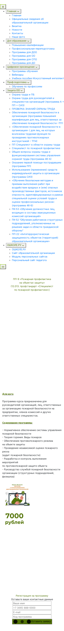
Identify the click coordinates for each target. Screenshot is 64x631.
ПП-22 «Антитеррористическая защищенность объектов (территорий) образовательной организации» (35, 238)
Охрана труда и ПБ (23, 94)
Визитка (16, 26)
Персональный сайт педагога (29, 260)
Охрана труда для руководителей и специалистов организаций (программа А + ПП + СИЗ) (38, 102)
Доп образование (16, 41)
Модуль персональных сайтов (29, 256)
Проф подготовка (16, 82)
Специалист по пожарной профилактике (36, 148)
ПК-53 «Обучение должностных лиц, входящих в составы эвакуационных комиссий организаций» (34, 213)
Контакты (17, 33)
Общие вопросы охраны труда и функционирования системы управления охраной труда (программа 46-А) (36, 155)
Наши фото (18, 36)
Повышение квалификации (28, 45)
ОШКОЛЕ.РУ (14, 245)
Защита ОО (13, 90)
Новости (17, 29)
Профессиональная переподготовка (33, 48)
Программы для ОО (23, 55)
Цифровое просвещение (21, 67)
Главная (11, 11)
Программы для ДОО (24, 52)
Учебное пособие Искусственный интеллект (38, 78)
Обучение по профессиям (27, 86)
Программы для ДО (23, 62)
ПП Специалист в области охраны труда (36, 144)
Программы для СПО (24, 59)
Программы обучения (25, 71)
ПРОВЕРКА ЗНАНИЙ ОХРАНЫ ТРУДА (33, 108)
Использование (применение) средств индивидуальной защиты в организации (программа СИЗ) (36, 173)
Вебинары (18, 74)
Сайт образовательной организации (33, 252)
